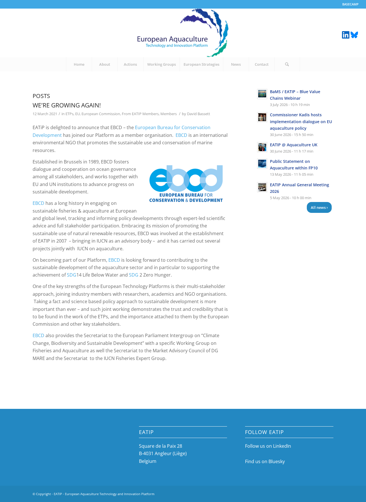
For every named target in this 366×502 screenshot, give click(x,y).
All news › (319, 207)
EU (77, 113)
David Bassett (198, 113)
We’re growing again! (67, 105)
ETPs (69, 113)
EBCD (181, 135)
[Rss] (354, 34)
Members (168, 113)
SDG (71, 275)
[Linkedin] (345, 34)
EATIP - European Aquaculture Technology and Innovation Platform (104, 494)
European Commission (100, 113)
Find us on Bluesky (265, 461)
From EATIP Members (140, 113)
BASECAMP (350, 4)
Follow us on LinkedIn (268, 446)
